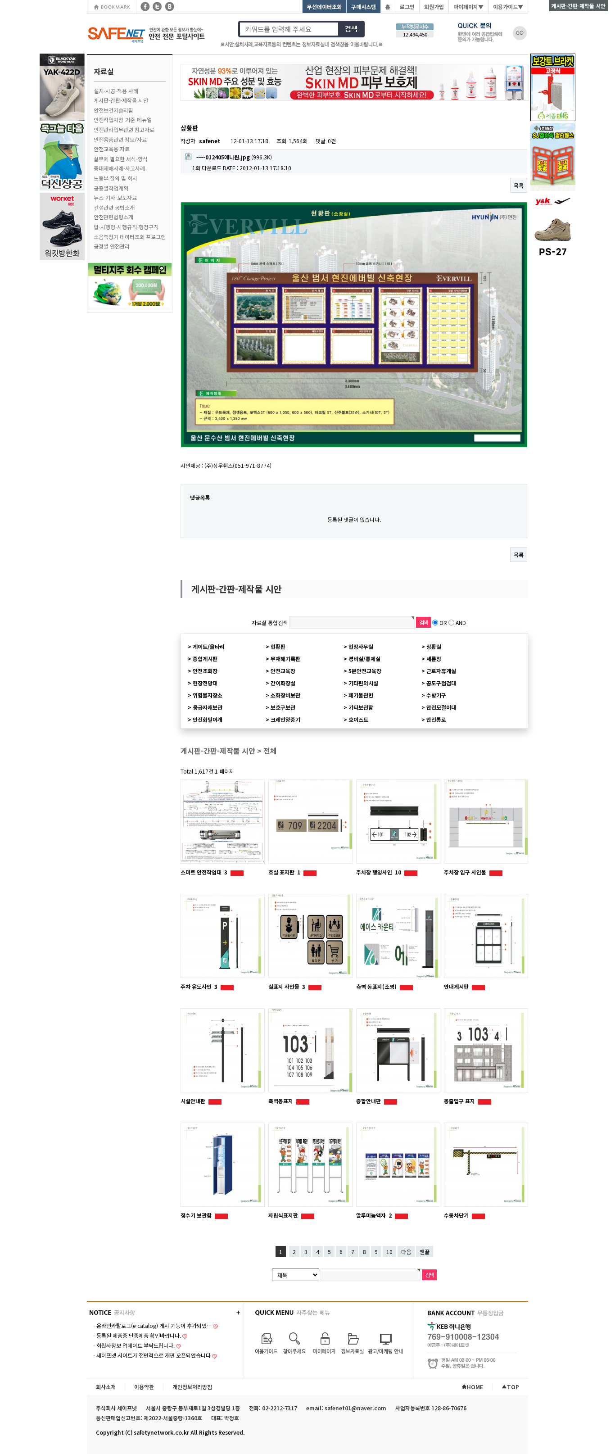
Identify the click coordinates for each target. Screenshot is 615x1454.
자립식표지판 (283, 1215)
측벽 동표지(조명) (377, 986)
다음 (406, 1251)
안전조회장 (205, 671)
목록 (519, 185)
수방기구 (436, 695)
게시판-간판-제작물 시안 (121, 100)
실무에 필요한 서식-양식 (121, 159)
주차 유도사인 (199, 986)
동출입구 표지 (460, 1101)
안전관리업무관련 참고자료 (124, 129)
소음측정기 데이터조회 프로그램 (130, 236)
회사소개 (106, 1387)
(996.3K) (234, 157)
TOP (513, 1387)
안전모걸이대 (441, 707)
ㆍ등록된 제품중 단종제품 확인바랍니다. (136, 1335)
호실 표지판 (284, 872)
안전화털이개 (207, 719)
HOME (475, 1387)
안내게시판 (457, 986)
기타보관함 (360, 707)
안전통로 (436, 719)
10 (389, 1251)
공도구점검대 (441, 683)
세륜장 (433, 658)
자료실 (104, 71)
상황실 (433, 646)
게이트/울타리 (209, 646)
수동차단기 (457, 1215)
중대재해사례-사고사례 (119, 168)
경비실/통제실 (364, 658)
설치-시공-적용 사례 (116, 91)
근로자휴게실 (441, 671)
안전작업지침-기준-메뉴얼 (123, 119)
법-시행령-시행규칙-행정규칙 (126, 227)
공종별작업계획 (111, 188)
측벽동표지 (281, 1101)
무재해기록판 (285, 658)
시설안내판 (194, 1101)
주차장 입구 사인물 (466, 872)
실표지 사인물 (286, 986)
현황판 (278, 646)
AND (461, 622)
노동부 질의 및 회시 (115, 178)
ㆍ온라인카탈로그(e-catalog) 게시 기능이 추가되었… (151, 1325)
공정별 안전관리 (112, 246)
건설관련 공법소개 (114, 207)
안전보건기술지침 (113, 110)
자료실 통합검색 (270, 622)
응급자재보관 (207, 707)
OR (443, 622)
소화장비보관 (285, 695)
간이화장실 (283, 683)
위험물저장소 (207, 695)
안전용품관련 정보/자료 (120, 139)
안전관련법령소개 (113, 217)
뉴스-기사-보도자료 (115, 197)
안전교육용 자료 (112, 149)
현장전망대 (205, 683)
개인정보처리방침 (192, 1387)
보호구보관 (283, 707)
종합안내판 (369, 1101)
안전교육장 (283, 671)
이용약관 (144, 1387)
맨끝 (425, 1251)
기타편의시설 (363, 683)
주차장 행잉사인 (378, 872)
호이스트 (358, 719)
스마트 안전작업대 (204, 872)
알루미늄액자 (374, 1215)
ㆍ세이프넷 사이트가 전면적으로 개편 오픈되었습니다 (151, 1355)
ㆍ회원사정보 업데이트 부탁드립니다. (133, 1345)
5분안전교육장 (364, 671)
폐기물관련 (360, 695)
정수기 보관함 (197, 1215)
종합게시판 (205, 658)
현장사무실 (360, 646)
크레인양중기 (285, 719)
